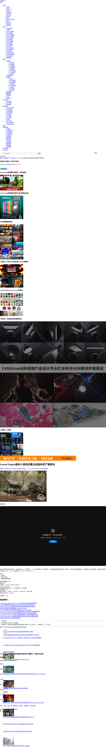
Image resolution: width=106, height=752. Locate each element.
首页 (1, 2)
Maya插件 (8, 117)
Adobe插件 (9, 109)
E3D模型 (11, 87)
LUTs (7, 96)
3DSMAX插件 (10, 107)
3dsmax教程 (9, 28)
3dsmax (8, 6)
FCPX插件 (9, 103)
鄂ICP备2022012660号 (8, 711)
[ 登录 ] (6, 660)
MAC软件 (9, 101)
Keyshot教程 (9, 43)
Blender (8, 11)
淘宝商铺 (5, 148)
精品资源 (5, 127)
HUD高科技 (12, 70)
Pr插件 (8, 119)
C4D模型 (11, 83)
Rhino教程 (9, 51)
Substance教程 (10, 52)
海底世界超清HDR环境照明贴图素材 (10, 618)
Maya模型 (12, 88)
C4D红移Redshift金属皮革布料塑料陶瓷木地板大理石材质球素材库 (18, 613)
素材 (4, 59)
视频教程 (8, 143)
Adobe (8, 8)
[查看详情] (53, 374)
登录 (17, 623)
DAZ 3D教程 (9, 38)
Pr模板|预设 (9, 75)
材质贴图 (8, 91)
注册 (95, 153)
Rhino (7, 20)
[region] (53, 374)
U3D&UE (11, 90)
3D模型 (8, 77)
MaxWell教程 (9, 44)
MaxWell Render (10, 19)
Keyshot (8, 16)
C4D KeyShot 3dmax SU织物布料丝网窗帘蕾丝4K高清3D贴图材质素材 (19, 616)
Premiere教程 (9, 49)
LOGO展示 (12, 72)
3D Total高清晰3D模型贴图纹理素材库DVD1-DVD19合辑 (15, 609)
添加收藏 (45, 468)
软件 (4, 5)
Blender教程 (9, 33)
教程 (4, 26)
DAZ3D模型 (12, 85)
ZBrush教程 (9, 56)
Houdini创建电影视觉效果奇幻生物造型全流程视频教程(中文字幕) (21, 635)
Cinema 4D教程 (10, 35)
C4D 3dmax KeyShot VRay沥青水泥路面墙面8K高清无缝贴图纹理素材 (19, 614)
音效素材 (8, 95)
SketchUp (8, 22)
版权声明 (26, 705)
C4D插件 (8, 114)
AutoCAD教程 (10, 31)
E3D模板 (11, 69)
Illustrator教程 (9, 41)
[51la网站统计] (17, 709)
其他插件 (8, 104)
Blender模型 (12, 82)
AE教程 (8, 30)
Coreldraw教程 (10, 36)
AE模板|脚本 (9, 130)
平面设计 (8, 98)
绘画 (4, 125)
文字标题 (11, 66)
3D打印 (11, 79)
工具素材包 (12, 67)
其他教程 (8, 57)
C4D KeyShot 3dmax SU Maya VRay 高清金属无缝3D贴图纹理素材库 (18, 603)
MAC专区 (5, 99)
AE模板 (8, 61)
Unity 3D (8, 23)
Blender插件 (9, 112)
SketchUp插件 (10, 122)
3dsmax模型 (12, 80)
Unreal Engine (9, 627)
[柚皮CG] (3, 0)
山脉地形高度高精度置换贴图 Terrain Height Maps (13, 608)
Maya (7, 18)
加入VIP (5, 150)
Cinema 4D (9, 12)
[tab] (55, 425)
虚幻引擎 (23, 627)
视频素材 (8, 93)
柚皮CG (2, 468)
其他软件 (8, 25)
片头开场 (11, 62)
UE (21, 571)
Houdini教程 (9, 39)
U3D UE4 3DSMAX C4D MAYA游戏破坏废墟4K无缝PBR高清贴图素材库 (20, 611)
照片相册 (11, 64)
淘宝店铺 (32, 705)
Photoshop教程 (10, 48)
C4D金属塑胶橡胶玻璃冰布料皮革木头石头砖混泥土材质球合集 (17, 605)
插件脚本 (5, 106)
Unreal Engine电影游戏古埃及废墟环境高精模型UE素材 (18, 631)
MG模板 (11, 74)
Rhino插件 (9, 121)
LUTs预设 (9, 132)
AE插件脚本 (9, 111)
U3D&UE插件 (10, 124)
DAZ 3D (8, 15)
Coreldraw (8, 13)
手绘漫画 (8, 141)
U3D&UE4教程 (10, 54)
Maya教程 (8, 46)
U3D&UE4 (13, 158)
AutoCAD (8, 9)
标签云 (21, 705)
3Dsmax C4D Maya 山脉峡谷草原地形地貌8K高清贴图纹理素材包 (17, 606)
